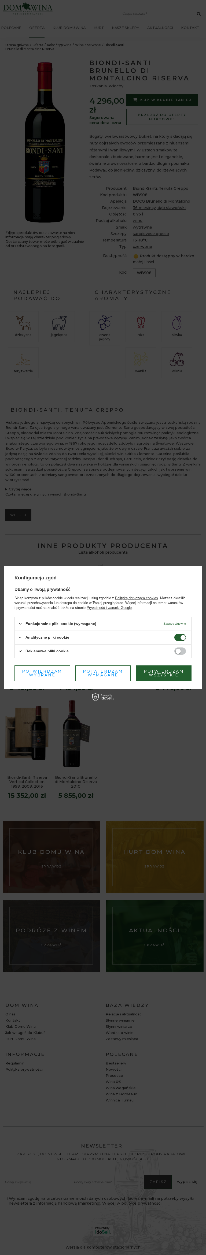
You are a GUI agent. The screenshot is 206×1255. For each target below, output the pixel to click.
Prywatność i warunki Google (109, 607)
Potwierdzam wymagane (103, 673)
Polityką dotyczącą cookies (136, 598)
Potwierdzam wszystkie (164, 673)
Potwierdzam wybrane (42, 673)
